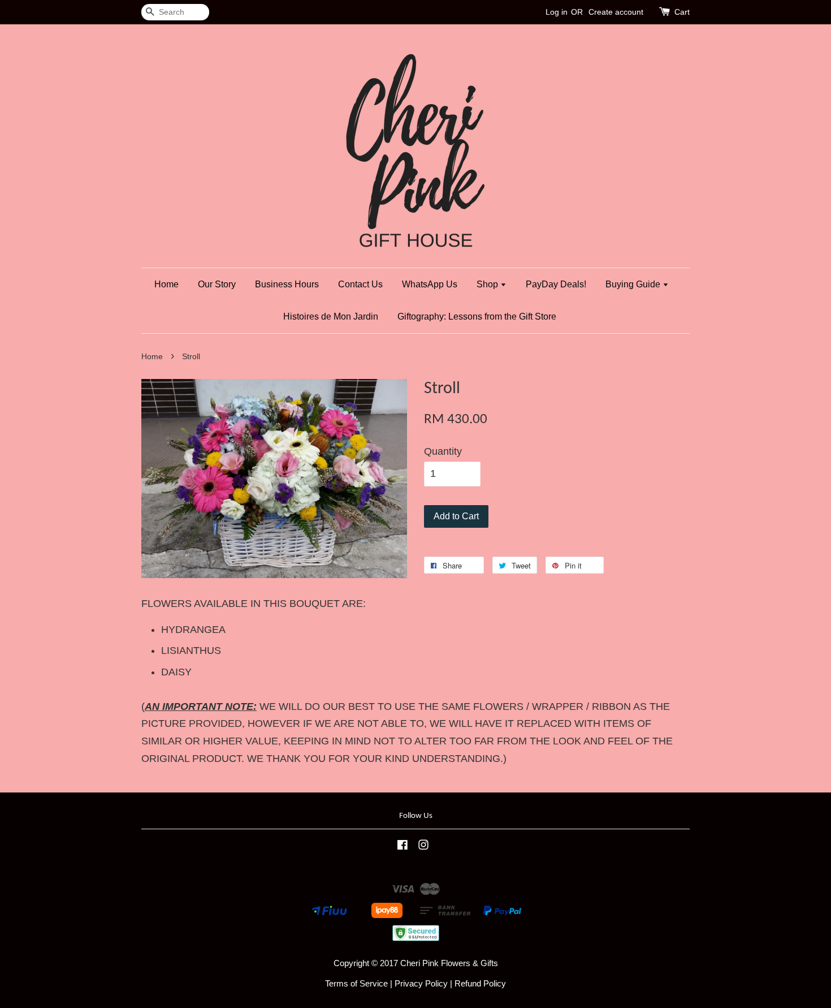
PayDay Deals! (556, 284)
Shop (488, 284)
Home (166, 284)
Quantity (443, 451)
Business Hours (287, 284)
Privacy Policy (421, 983)
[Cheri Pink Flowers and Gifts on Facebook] (402, 846)
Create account (615, 11)
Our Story (217, 284)
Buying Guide (634, 284)
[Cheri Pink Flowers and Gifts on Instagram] (423, 846)
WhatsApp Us (429, 284)
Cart (682, 11)
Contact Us (360, 284)
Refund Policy (480, 983)
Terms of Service (356, 983)
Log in (557, 11)
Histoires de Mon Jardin (330, 316)
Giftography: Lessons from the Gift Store (476, 316)
